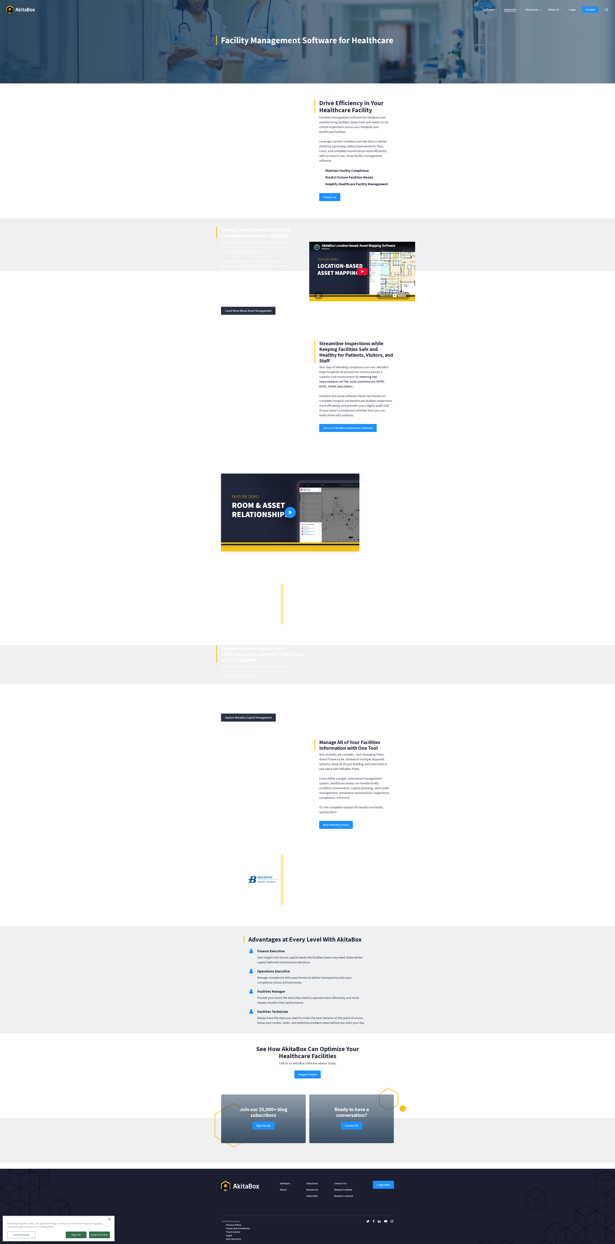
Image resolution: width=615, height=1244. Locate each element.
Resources (312, 1189)
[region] (59, 1228)
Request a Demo (343, 1189)
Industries (312, 1183)
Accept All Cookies (99, 1234)
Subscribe (312, 1196)
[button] (329, 197)
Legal (229, 1235)
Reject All (76, 1234)
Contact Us (340, 1183)
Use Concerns (233, 1239)
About (283, 1189)
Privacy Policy (233, 1225)
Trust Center (233, 1232)
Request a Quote (343, 1196)
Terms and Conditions (238, 1228)
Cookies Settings (21, 1234)
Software (285, 1183)
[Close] (109, 1219)
